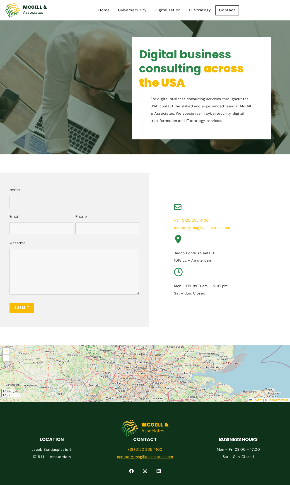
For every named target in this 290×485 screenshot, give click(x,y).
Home (104, 9)
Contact (227, 9)
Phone (81, 216)
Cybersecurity (132, 9)
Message (18, 243)
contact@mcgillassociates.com (202, 227)
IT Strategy (200, 9)
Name (15, 190)
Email (14, 216)
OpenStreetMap (278, 400)
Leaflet (257, 400)
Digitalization (168, 9)
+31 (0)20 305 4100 (191, 220)
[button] (6, 351)
